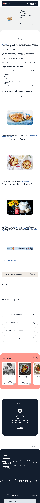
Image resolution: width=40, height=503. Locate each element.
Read (8, 382)
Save (27, 24)
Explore (5, 455)
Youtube (34, 464)
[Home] (6, 3)
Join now (7, 467)
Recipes (21, 462)
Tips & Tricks (22, 465)
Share (33, 274)
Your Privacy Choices (24, 496)
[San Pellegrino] (15, 495)
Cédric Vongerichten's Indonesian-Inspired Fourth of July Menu (24, 378)
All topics (22, 466)
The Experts (15, 463)
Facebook (35, 462)
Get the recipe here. (26, 181)
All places (15, 466)
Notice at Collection (24, 497)
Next (36, 357)
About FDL (28, 460)
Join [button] (32, 3)
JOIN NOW (10, 501)
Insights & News (22, 460)
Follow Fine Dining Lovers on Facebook (9, 260)
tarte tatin (16, 227)
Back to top (32, 446)
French (4, 287)
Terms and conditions (24, 492)
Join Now (21, 427)
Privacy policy (22, 494)
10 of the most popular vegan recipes (15, 314)
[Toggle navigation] (36, 4)
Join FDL (28, 462)
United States (35, 495)
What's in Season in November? (14, 338)
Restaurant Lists (15, 462)
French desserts (5, 44)
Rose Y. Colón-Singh (21, 25)
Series (21, 463)
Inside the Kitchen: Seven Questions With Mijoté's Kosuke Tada (8, 378)
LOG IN (14, 501)
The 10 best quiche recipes (13, 322)
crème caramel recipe (28, 228)
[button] (28, 4)
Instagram (35, 460)
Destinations (15, 465)
